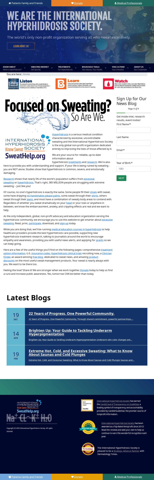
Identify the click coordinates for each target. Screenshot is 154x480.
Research (8, 179)
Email (121, 150)
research (92, 162)
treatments (75, 162)
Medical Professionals (129, 3)
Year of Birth (124, 163)
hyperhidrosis (25, 182)
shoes (93, 192)
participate (35, 223)
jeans (30, 199)
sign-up (64, 223)
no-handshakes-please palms (43, 195)
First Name (124, 124)
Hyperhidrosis (60, 134)
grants (99, 240)
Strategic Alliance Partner (126, 451)
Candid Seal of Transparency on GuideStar (119, 404)
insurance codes (40, 253)
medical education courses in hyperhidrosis (76, 229)
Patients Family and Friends (27, 3)
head (69, 203)
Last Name (123, 137)
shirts (95, 195)
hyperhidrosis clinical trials (66, 253)
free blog (38, 257)
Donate (78, 3)
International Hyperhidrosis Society (113, 401)
